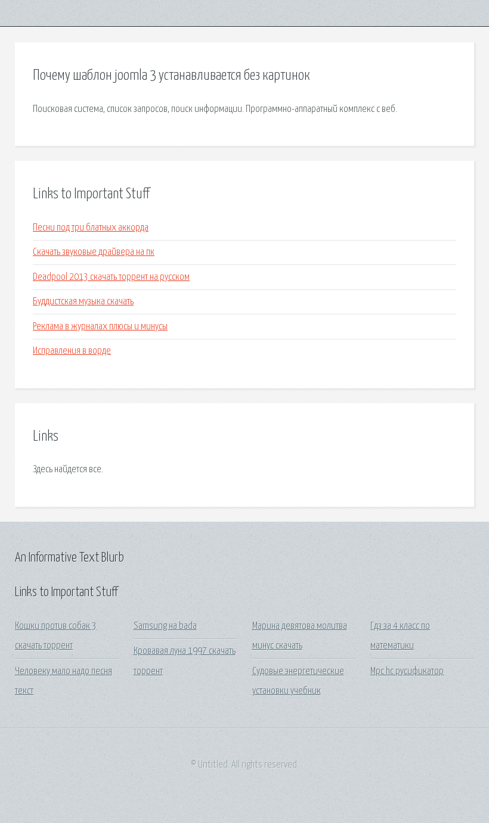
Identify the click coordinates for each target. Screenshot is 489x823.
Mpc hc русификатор (407, 671)
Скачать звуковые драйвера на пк (93, 252)
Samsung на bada (165, 626)
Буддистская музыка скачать (83, 302)
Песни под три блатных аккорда (90, 228)
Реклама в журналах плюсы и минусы (100, 327)
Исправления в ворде (72, 351)
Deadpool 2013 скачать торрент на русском (111, 277)
